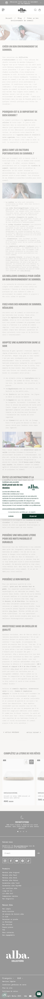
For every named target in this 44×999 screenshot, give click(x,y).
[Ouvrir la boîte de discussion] (39, 994)
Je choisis (10, 516)
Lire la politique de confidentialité (13, 509)
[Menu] (2, 10)
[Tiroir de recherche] (35, 10)
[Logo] (22, 10)
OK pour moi (33, 516)
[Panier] (40, 10)
